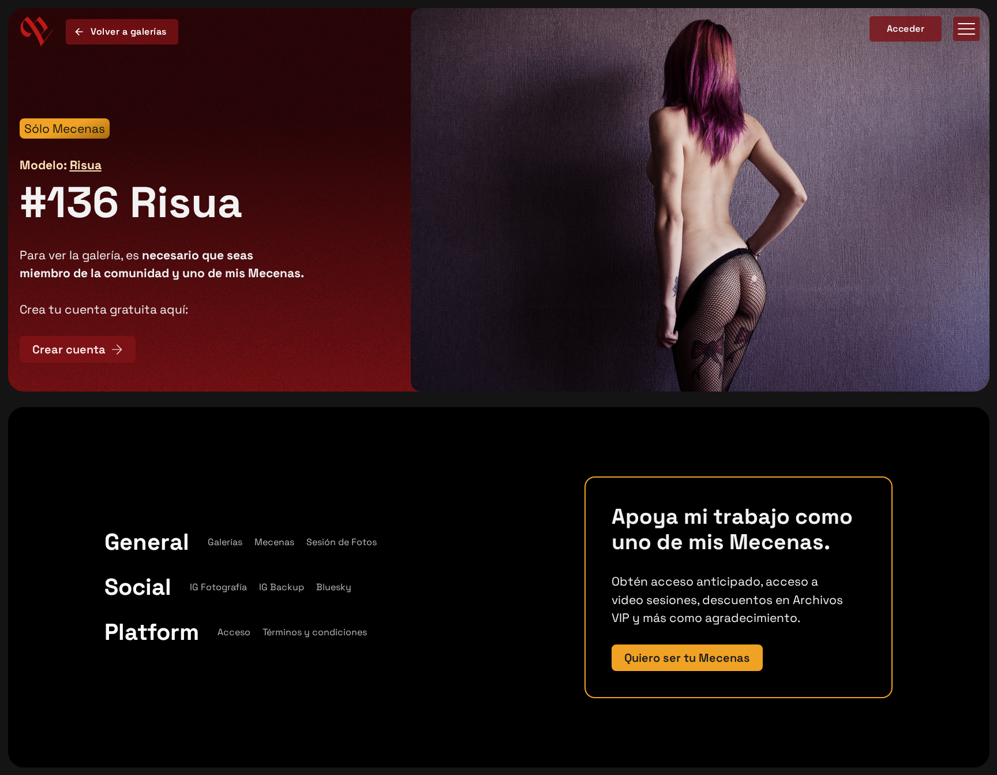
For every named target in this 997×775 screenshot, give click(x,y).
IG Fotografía (218, 587)
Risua (86, 165)
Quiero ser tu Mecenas (687, 657)
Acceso (234, 632)
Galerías (225, 542)
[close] (966, 31)
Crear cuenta (69, 349)
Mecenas (274, 542)
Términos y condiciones (315, 632)
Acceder (906, 29)
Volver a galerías (129, 31)
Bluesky (333, 587)
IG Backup (281, 587)
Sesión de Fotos (341, 542)
